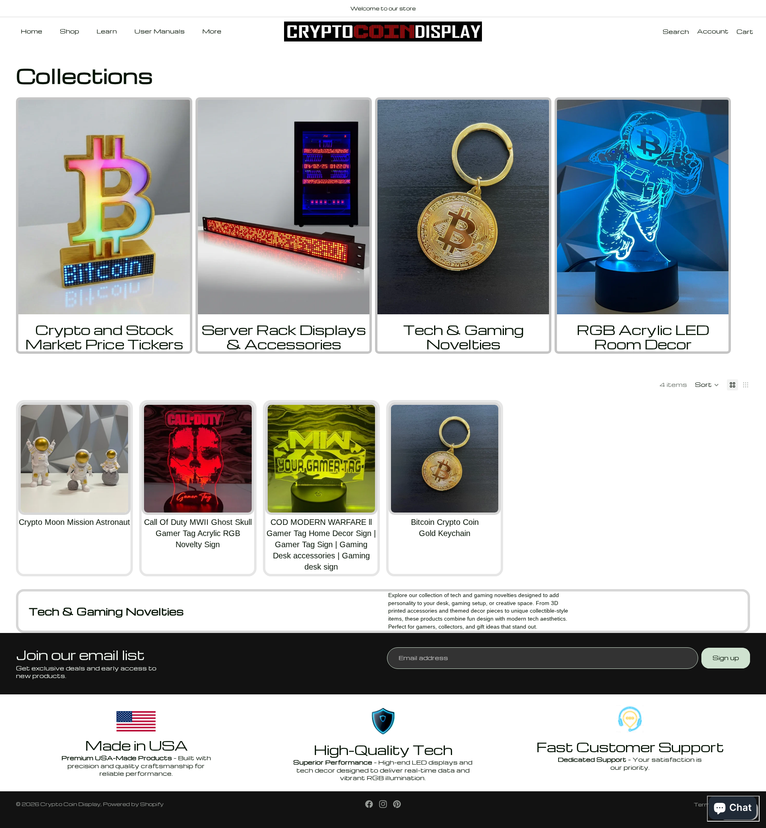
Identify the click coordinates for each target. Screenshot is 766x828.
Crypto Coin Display (70, 803)
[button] (707, 385)
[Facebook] (369, 804)
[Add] (239, 500)
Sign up (726, 658)
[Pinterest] (397, 804)
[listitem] (211, 31)
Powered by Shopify (133, 803)
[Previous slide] (33, 458)
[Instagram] (383, 804)
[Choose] (116, 500)
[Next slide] (741, 226)
